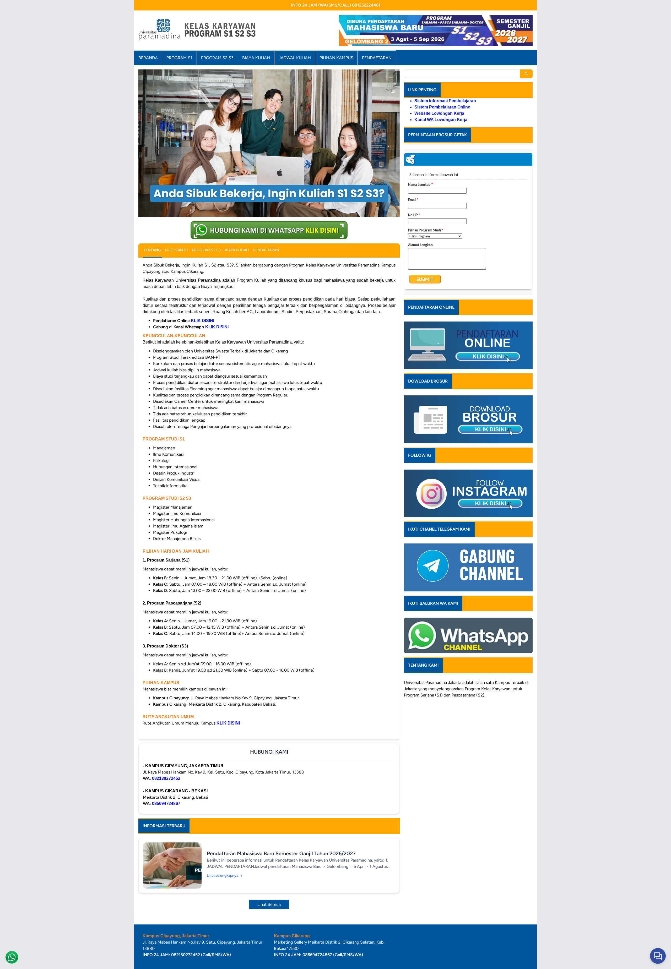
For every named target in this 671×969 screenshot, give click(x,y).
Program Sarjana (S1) (423, 695)
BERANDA (148, 57)
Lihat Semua (269, 904)
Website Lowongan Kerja (439, 113)
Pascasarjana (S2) (468, 695)
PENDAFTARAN (377, 57)
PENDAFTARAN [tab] (266, 250)
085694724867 (166, 803)
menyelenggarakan (446, 688)
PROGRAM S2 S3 (217, 57)
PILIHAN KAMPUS (336, 57)
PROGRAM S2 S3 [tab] (206, 250)
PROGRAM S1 (179, 57)
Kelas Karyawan (495, 688)
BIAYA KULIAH (256, 57)
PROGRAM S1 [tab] (176, 250)
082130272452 (166, 778)
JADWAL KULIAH (295, 57)
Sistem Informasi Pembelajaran (445, 101)
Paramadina (436, 682)
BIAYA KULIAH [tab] (237, 250)
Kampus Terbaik (509, 682)
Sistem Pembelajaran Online (442, 107)
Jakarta (454, 682)
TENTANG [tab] (152, 250)
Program (472, 688)
